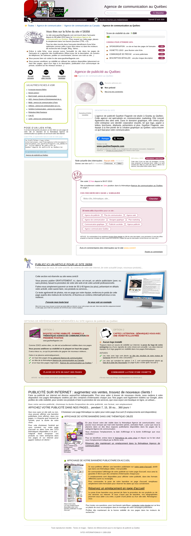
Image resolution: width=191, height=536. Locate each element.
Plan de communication (113, 215)
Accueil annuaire (30, 77)
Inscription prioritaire (62, 77)
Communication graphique (94, 224)
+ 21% (162, 54)
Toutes (30, 26)
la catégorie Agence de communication (66, 358)
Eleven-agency (33, 93)
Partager (105, 139)
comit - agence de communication (40, 119)
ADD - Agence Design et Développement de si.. (45, 99)
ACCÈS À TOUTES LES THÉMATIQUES (114, 20)
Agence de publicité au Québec (37, 155)
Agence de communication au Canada (82, 26)
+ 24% (162, 50)
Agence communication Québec (97, 229)
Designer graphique (116, 220)
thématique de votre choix (126, 438)
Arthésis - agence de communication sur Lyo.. (44, 106)
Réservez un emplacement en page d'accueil (116, 488)
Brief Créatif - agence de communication (42, 96)
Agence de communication (49, 26)
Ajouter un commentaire (154, 252)
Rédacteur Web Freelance (37, 112)
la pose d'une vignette (115, 236)
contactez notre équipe (141, 505)
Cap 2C (31, 115)
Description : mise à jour (154, 158)
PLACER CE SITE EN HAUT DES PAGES (62, 372)
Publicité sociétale (116, 224)
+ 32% (162, 46)
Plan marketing (134, 220)
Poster (120, 139)
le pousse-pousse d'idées (37, 90)
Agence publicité (133, 224)
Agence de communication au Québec (135, 7)
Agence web (131, 215)
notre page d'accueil (143, 467)
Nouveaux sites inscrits (46, 77)
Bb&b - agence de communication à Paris (43, 102)
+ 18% (162, 58)
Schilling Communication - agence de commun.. (45, 109)
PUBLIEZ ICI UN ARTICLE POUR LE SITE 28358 (63, 264)
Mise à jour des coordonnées (114, 91)
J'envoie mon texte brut (56, 302)
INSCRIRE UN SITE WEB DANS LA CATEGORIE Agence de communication (60, 20)
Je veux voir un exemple (100, 302)
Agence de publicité (92, 215)
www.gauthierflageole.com (110, 146)
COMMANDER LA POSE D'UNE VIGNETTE (131, 372)
